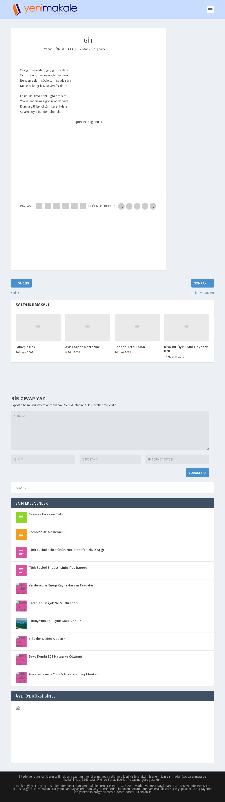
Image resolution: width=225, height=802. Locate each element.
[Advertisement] (89, 151)
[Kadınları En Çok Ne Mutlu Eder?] (21, 606)
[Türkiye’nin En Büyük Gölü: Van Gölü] (21, 623)
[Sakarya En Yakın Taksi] (21, 517)
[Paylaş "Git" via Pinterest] (74, 206)
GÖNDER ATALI (64, 49)
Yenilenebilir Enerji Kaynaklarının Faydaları (61, 585)
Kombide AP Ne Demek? (47, 532)
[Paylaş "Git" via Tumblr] (65, 206)
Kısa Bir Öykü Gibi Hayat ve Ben (186, 349)
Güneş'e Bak (25, 347)
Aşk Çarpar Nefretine (82, 347)
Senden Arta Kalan (130, 347)
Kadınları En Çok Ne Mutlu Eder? (53, 603)
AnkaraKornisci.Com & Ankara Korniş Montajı (63, 674)
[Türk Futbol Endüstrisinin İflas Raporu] (21, 570)
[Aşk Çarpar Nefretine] (87, 327)
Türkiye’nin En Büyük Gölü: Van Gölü (56, 621)
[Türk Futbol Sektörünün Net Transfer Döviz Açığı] (21, 552)
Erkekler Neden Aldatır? (47, 639)
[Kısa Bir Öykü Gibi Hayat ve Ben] (186, 327)
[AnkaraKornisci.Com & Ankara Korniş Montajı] (21, 677)
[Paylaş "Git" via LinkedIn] (83, 206)
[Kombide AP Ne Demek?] (21, 534)
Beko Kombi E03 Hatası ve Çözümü (55, 656)
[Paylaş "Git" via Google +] (56, 206)
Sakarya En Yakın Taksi (46, 514)
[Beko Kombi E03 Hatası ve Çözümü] (21, 659)
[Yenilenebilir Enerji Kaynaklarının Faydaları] (21, 588)
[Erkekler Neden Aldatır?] (21, 641)
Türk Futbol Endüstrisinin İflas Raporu (58, 567)
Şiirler (103, 49)
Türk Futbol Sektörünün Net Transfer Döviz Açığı (66, 550)
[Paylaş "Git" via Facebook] (39, 206)
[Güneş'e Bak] (38, 327)
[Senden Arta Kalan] (137, 327)
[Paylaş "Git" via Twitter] (48, 206)
